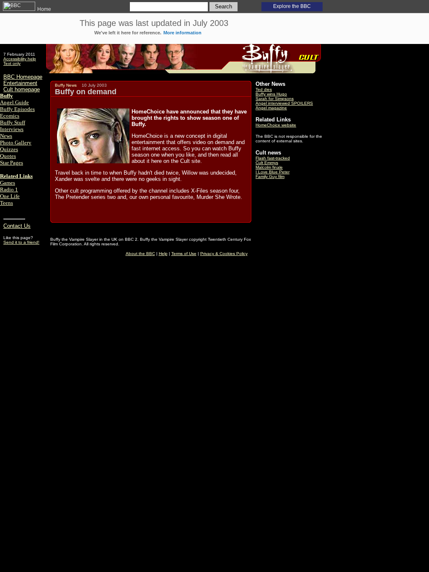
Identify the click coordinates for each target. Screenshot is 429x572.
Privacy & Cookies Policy (224, 253)
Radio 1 (9, 189)
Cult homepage (21, 89)
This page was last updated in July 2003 (154, 26)
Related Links (16, 176)
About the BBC (140, 253)
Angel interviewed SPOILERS (284, 103)
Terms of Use (183, 253)
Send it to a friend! (21, 242)
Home (43, 9)
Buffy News (66, 85)
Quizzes (9, 149)
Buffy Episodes (17, 109)
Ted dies (264, 89)
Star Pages (11, 163)
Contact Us (17, 226)
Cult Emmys (267, 162)
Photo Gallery (15, 142)
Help (163, 253)
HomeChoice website (276, 125)
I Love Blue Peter (272, 172)
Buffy (6, 96)
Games (7, 183)
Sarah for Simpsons (275, 98)
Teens (6, 203)
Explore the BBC (292, 6)
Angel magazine (271, 108)
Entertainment (20, 83)
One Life (10, 196)
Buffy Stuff (12, 122)
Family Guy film (270, 176)
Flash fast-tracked (273, 158)
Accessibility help (19, 59)
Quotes (8, 156)
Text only (12, 63)
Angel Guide (14, 102)
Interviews (11, 129)
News (6, 136)
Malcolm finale (269, 167)
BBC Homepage (22, 77)
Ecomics (9, 116)
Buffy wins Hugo (271, 94)
